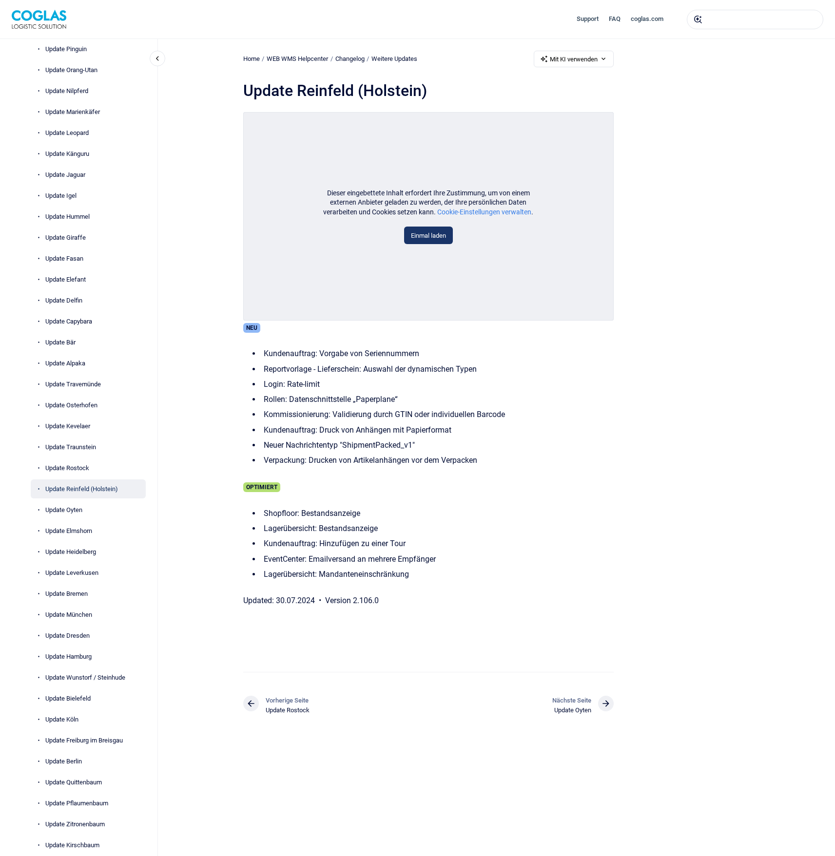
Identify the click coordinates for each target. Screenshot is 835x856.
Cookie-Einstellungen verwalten (484, 212)
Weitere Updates (394, 58)
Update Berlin (63, 761)
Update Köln (61, 719)
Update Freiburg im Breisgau (84, 740)
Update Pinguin (66, 49)
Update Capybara (68, 321)
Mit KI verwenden (574, 59)
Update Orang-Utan (71, 70)
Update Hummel (67, 216)
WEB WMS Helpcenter (297, 58)
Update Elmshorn (68, 530)
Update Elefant (65, 279)
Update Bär (60, 342)
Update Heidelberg (70, 551)
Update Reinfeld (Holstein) (81, 489)
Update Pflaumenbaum (76, 803)
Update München (68, 614)
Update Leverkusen (71, 572)
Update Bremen (66, 593)
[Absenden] (698, 19)
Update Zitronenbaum (75, 824)
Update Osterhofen (71, 405)
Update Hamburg (68, 656)
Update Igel (61, 195)
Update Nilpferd (66, 91)
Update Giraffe (65, 237)
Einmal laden (428, 235)
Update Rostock (67, 468)
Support (588, 18)
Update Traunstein (70, 447)
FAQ (615, 18)
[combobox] (755, 19)
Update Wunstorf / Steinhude (85, 677)
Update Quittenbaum (73, 782)
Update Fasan (64, 258)
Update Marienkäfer (72, 111)
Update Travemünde (73, 384)
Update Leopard (67, 132)
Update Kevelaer (67, 426)
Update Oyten (63, 510)
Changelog (350, 58)
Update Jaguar (65, 174)
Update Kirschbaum (72, 845)
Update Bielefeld (68, 698)
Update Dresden (67, 635)
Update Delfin (63, 300)
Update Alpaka (65, 363)
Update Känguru (67, 153)
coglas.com (647, 18)
